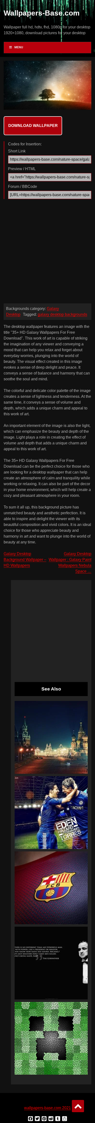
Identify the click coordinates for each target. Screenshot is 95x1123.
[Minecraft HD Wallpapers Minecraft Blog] (51, 1038)
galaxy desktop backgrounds (62, 314)
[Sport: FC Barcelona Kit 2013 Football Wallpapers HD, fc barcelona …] (51, 887)
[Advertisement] (47, 252)
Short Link (17, 151)
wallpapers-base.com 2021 (47, 1108)
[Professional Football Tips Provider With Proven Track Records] (51, 812)
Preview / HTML (22, 169)
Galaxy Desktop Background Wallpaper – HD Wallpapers (25, 559)
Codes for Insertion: (25, 144)
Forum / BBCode (22, 186)
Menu (18, 47)
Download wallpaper (33, 126)
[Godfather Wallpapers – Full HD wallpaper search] (51, 963)
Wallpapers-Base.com (42, 13)
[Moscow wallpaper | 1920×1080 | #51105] (51, 737)
